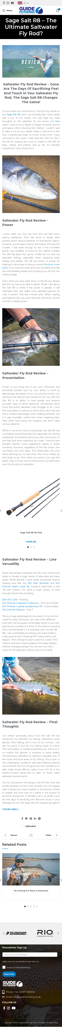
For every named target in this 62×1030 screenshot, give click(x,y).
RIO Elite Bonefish (38, 583)
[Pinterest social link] (31, 818)
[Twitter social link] (26, 818)
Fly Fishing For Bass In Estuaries (31, 890)
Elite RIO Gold (9, 599)
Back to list (31, 835)
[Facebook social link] (4, 3)
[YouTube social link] (12, 3)
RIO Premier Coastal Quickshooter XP (22, 606)
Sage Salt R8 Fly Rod (31, 532)
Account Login (39, 1023)
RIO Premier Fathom (13, 609)
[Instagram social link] (8, 3)
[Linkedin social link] (35, 818)
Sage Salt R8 (13, 114)
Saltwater (30, 826)
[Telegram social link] (39, 818)
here (57, 121)
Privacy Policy (52, 1023)
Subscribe (9, 974)
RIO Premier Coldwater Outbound (20, 603)
